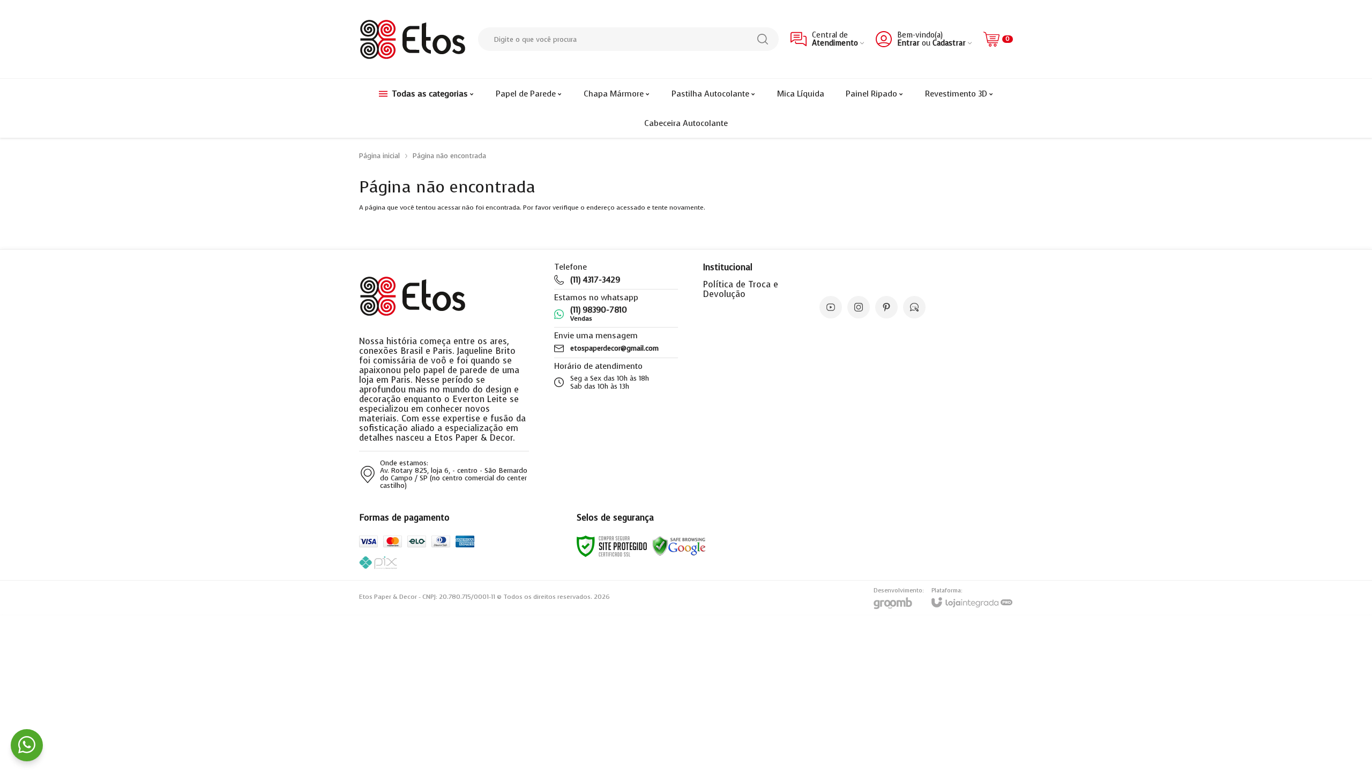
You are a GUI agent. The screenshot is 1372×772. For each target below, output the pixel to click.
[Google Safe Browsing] (679, 545)
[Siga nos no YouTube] (830, 307)
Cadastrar (949, 43)
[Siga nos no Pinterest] (886, 307)
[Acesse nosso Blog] (914, 307)
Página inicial (379, 155)
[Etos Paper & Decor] (412, 39)
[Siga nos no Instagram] (858, 307)
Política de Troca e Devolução (740, 289)
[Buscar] (763, 39)
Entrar (908, 43)
